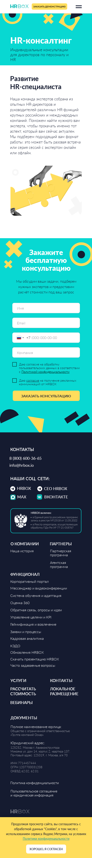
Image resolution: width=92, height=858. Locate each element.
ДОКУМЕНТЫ (23, 717)
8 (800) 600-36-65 (25, 458)
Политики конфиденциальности (46, 838)
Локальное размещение (64, 691)
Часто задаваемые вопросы (32, 665)
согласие (32, 380)
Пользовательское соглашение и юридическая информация (33, 793)
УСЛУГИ (18, 680)
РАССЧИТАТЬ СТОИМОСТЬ (23, 691)
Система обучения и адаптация (35, 595)
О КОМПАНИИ (24, 543)
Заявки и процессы (25, 631)
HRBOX (24, 488)
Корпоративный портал (29, 581)
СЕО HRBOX (55, 488)
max (21, 496)
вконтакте (56, 496)
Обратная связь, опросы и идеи (36, 610)
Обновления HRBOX (27, 652)
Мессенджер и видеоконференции (38, 588)
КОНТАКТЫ (61, 680)
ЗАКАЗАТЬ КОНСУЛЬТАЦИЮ (46, 396)
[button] (49, 6)
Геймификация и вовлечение (33, 624)
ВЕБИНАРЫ (21, 702)
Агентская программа (59, 564)
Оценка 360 (19, 603)
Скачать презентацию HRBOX (34, 659)
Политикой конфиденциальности (45, 372)
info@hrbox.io (21, 465)
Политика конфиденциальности (34, 783)
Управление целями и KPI (30, 617)
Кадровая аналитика (27, 638)
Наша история (22, 551)
